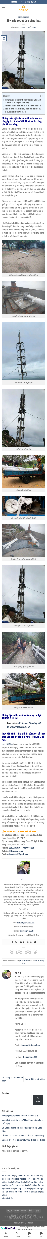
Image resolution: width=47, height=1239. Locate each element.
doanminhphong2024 (27, 930)
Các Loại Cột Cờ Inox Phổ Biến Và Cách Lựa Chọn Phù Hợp (23, 1135)
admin (34, 27)
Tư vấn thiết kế (23, 17)
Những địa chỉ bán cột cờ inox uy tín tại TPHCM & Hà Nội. (23, 105)
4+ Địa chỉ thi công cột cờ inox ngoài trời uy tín (24, 725)
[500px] (28, 942)
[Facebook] (12, 942)
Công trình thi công (16, 1219)
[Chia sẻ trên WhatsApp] (12, 952)
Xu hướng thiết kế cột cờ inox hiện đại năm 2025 (20, 1115)
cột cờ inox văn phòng (14, 1191)
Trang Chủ (14, 1215)
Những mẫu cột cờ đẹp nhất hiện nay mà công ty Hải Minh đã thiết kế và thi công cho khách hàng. (23, 101)
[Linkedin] (21, 942)
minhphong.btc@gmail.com (25, 922)
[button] (3, 8)
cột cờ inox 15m (31, 1182)
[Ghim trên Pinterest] (30, 952)
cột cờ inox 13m (20, 1178)
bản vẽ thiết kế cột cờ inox (35, 1078)
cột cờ (37, 1191)
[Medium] (35, 942)
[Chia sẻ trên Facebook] (17, 952)
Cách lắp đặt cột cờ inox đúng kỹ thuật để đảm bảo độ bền (23, 1139)
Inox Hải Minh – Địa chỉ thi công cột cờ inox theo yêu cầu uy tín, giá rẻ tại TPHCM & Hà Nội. (23, 110)
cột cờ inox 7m (36, 1175)
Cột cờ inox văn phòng (12, 1217)
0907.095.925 (28, 847)
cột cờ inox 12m (8, 1175)
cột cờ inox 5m (34, 1185)
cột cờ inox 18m (22, 1185)
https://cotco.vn (16, 850)
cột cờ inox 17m (18, 1182)
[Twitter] (16, 942)
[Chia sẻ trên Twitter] (21, 952)
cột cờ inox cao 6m (22, 1175)
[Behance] (31, 942)
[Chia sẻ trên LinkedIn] (35, 952)
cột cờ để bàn (29, 1191)
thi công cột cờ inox (22, 1188)
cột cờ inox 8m (7, 1178)
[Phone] (24, 942)
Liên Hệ (36, 1219)
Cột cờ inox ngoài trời (28, 1215)
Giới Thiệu (28, 1219)
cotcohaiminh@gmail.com (17, 854)
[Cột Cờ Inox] (23, 8)
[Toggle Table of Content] (39, 96)
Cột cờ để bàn (26, 1217)
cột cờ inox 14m (33, 1178)
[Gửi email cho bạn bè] (26, 952)
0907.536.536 (14, 847)
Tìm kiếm (5, 1093)
